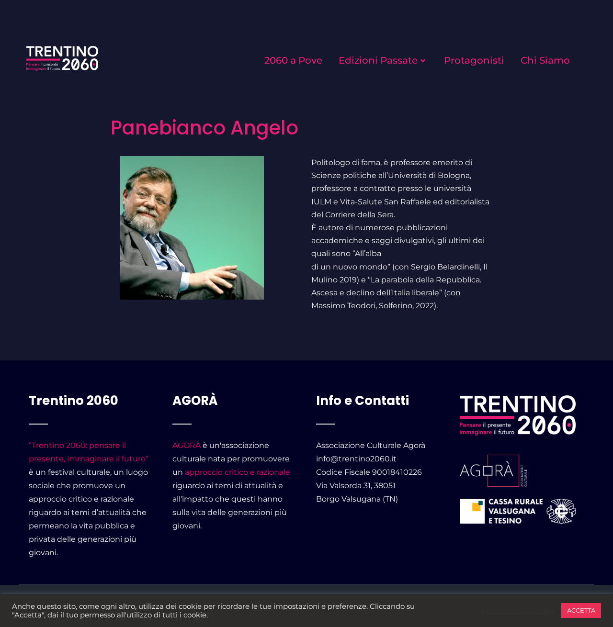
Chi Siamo (545, 60)
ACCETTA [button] (581, 610)
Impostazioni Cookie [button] (517, 610)
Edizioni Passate (378, 60)
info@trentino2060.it (356, 458)
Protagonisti (474, 60)
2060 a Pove (293, 60)
